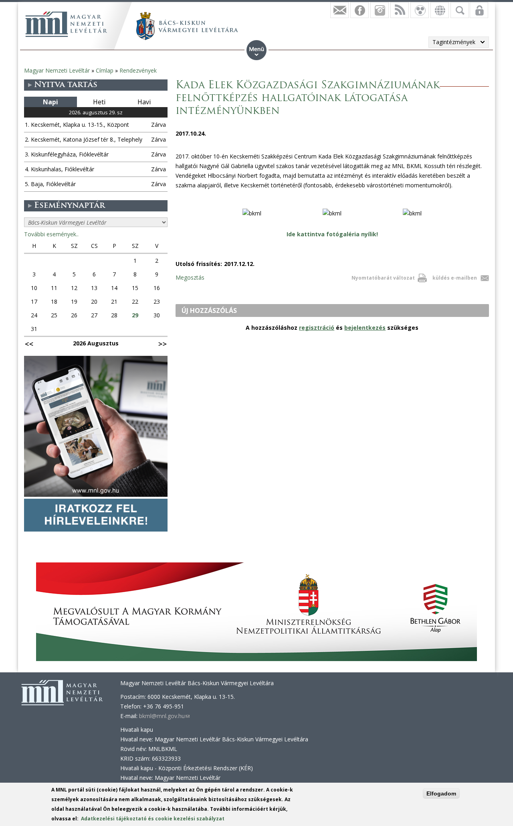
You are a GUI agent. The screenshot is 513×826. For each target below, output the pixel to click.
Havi (144, 101)
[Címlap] (66, 24)
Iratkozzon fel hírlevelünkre (339, 10)
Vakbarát (419, 10)
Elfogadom (441, 793)
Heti (99, 101)
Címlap (104, 70)
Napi (50, 101)
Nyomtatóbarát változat (383, 277)
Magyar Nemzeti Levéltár (57, 70)
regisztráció (316, 327)
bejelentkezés (365, 327)
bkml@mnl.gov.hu (164, 716)
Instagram (379, 10)
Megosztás (190, 277)
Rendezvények (138, 70)
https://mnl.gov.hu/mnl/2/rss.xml (399, 10)
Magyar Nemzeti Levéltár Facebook (359, 10)
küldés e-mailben (454, 277)
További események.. (51, 234)
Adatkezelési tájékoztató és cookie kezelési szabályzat (152, 818)
